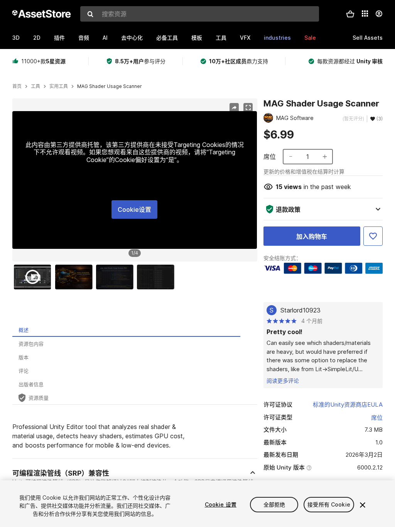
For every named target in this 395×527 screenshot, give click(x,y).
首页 (17, 86)
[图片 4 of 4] (157, 277)
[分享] (234, 107)
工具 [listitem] (35, 86)
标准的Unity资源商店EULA (348, 404)
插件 (59, 37)
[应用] (365, 13)
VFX (245, 37)
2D (37, 37)
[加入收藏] (373, 236)
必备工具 (167, 37)
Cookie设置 (134, 209)
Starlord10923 (300, 310)
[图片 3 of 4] (116, 277)
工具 (221, 37)
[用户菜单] (379, 14)
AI (105, 37)
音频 (83, 37)
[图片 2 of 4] (75, 277)
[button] (350, 14)
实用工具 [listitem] (58, 86)
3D (16, 37)
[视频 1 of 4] (34, 277)
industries (277, 37)
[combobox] (199, 14)
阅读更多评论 (283, 380)
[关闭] (362, 505)
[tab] (126, 330)
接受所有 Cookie (328, 504)
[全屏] (248, 107)
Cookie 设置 (220, 504)
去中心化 (132, 37)
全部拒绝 (274, 504)
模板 (196, 37)
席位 (377, 417)
